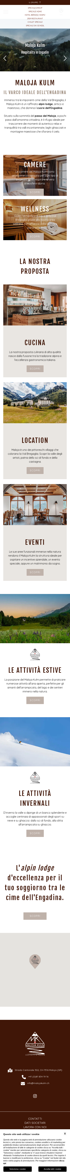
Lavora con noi (35, 1127)
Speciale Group (35, 8)
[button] (35, 961)
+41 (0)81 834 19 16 (38, 1076)
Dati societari (35, 1122)
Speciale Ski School (35, 25)
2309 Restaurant (35, 18)
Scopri (35, 192)
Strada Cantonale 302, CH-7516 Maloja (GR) (38, 1070)
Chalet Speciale (35, 22)
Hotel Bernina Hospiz (35, 15)
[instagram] (35, 1096)
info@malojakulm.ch (38, 1083)
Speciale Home (35, 11)
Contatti (35, 1118)
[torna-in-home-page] (35, 1044)
